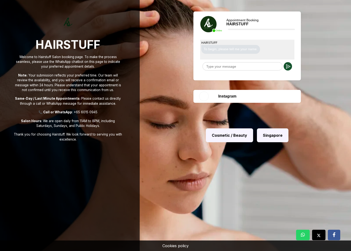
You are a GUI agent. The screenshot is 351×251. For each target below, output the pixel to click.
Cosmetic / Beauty (229, 135)
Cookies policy (175, 245)
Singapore (272, 135)
